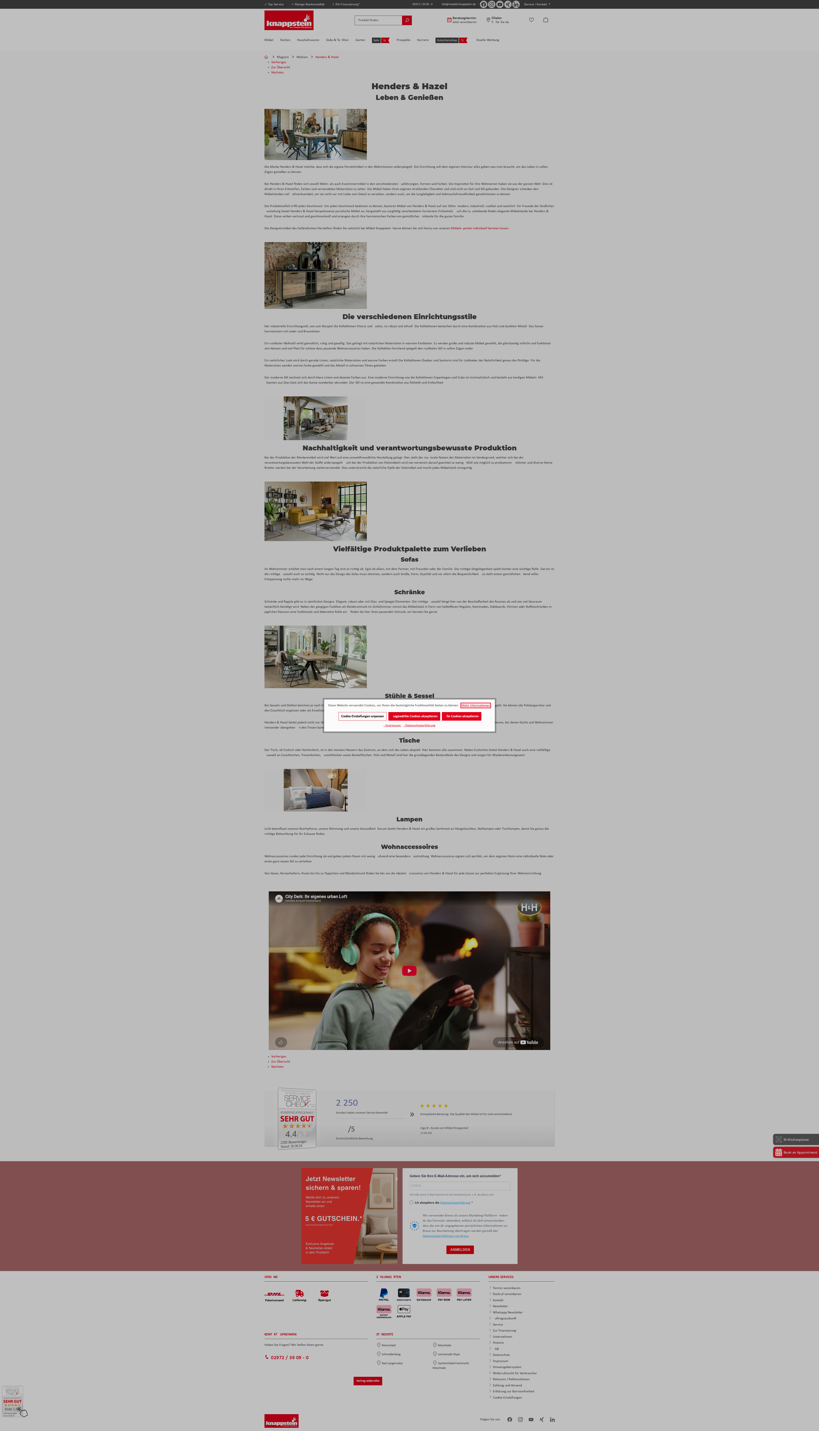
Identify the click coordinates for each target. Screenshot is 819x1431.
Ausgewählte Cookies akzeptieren (414, 716)
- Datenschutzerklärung (419, 725)
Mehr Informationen (476, 705)
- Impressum (392, 725)
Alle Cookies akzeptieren (462, 716)
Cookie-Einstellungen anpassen (362, 716)
